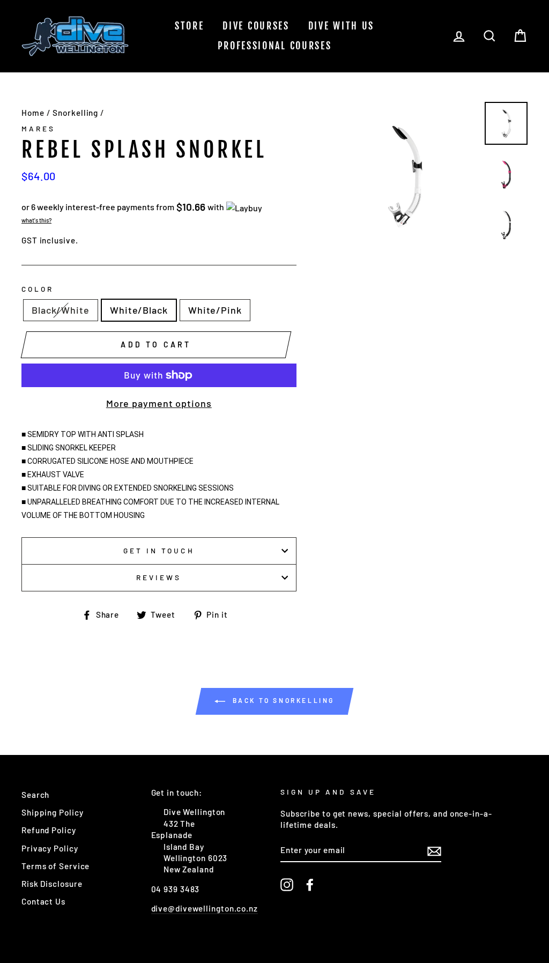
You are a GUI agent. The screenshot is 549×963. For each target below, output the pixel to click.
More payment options (159, 403)
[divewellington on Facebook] (309, 884)
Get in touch (159, 550)
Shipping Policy (52, 812)
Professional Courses (275, 45)
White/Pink (215, 310)
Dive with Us (341, 26)
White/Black (139, 310)
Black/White (61, 310)
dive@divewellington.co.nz (204, 908)
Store (189, 26)
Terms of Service (55, 866)
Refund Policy (48, 830)
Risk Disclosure (52, 883)
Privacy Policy (49, 848)
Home (32, 112)
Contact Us (43, 901)
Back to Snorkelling (282, 700)
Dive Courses (255, 26)
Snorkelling (75, 112)
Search (35, 794)
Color (37, 288)
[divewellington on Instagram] (286, 884)
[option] (404, 174)
